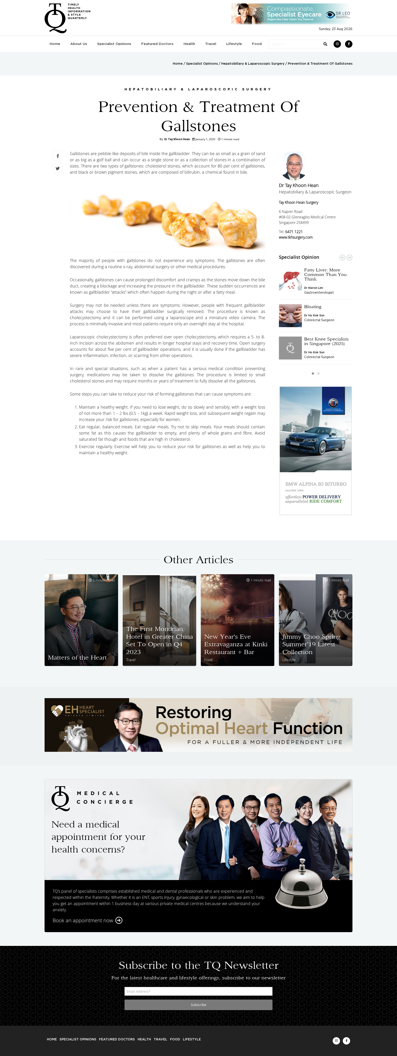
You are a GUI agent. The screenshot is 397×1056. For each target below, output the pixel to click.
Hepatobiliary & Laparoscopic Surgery (252, 63)
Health (189, 44)
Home (55, 44)
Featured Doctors (157, 44)
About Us (78, 44)
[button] (313, 373)
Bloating (312, 306)
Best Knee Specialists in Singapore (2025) (326, 341)
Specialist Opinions (114, 44)
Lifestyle (234, 44)
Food (257, 44)
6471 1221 (294, 231)
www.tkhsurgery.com (296, 237)
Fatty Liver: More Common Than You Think (325, 274)
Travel (210, 44)
